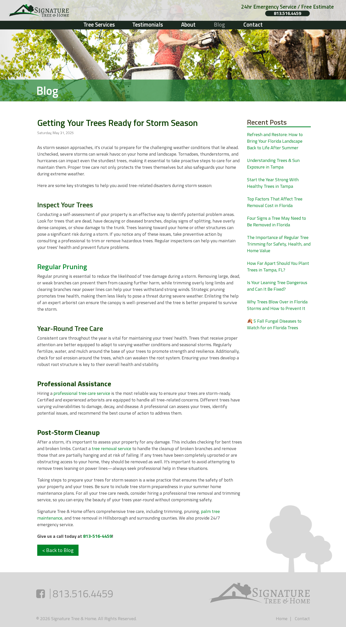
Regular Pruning (62, 266)
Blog (219, 25)
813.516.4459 (287, 13)
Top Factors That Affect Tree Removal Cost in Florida (274, 202)
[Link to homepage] (73, 10)
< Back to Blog (57, 550)
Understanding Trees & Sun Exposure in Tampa (273, 163)
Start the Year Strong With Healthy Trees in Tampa (273, 183)
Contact (253, 25)
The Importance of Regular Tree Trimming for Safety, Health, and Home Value (279, 244)
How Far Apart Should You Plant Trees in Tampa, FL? (278, 266)
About (188, 25)
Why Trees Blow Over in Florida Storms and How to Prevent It (277, 305)
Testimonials (147, 25)
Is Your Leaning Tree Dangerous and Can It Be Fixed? (277, 285)
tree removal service (111, 448)
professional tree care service (81, 393)
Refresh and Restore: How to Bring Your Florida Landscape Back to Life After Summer (275, 141)
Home (281, 618)
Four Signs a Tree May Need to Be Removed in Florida (276, 221)
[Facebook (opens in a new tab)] (40, 593)
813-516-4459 (97, 536)
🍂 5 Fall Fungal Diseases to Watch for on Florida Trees (274, 324)
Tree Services (99, 25)
